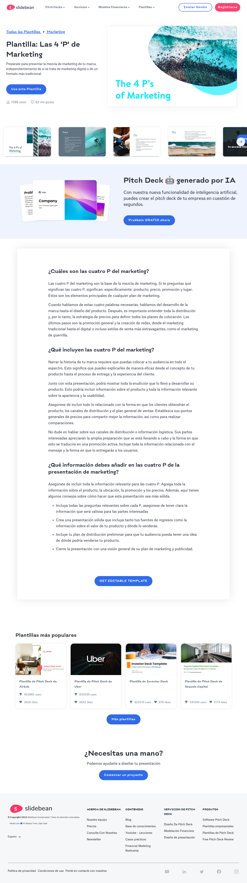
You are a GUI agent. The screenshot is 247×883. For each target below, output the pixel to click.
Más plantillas (123, 719)
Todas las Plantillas (23, 32)
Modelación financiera (179, 831)
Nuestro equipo (97, 820)
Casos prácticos (135, 839)
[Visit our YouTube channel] (167, 873)
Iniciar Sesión (195, 7)
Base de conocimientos (140, 826)
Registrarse (227, 7)
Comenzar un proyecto (123, 775)
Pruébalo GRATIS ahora (149, 220)
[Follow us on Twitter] (202, 873)
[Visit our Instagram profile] (236, 873)
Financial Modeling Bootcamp (138, 848)
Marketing (55, 32)
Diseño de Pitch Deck (178, 824)
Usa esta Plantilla (26, 89)
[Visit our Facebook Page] (219, 873)
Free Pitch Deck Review (218, 839)
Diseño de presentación (179, 837)
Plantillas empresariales (218, 826)
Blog (128, 820)
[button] (55, 7)
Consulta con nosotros (102, 833)
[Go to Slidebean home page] (21, 7)
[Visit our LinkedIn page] (184, 873)
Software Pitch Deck (216, 820)
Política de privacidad (22, 871)
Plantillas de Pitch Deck (218, 833)
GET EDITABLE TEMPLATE (123, 581)
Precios (91, 826)
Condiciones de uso (51, 871)
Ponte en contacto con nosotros (86, 871)
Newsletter (94, 839)
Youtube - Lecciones (138, 833)
